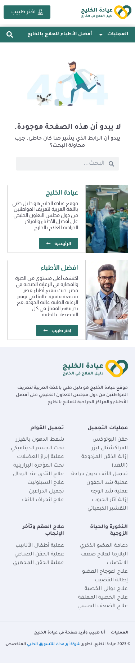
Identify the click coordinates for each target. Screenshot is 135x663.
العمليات (117, 34)
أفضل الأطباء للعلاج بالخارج (59, 34)
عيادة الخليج (62, 192)
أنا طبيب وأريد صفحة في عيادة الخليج (69, 633)
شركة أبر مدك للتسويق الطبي (54, 644)
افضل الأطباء (59, 267)
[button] (9, 35)
